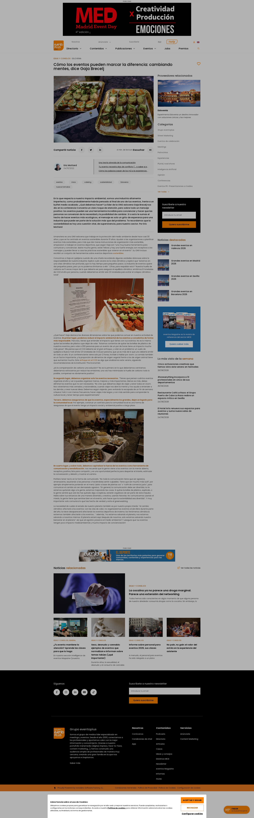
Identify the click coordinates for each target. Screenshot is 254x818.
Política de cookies (116, 808)
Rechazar (192, 807)
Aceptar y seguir (192, 800)
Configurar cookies (192, 813)
